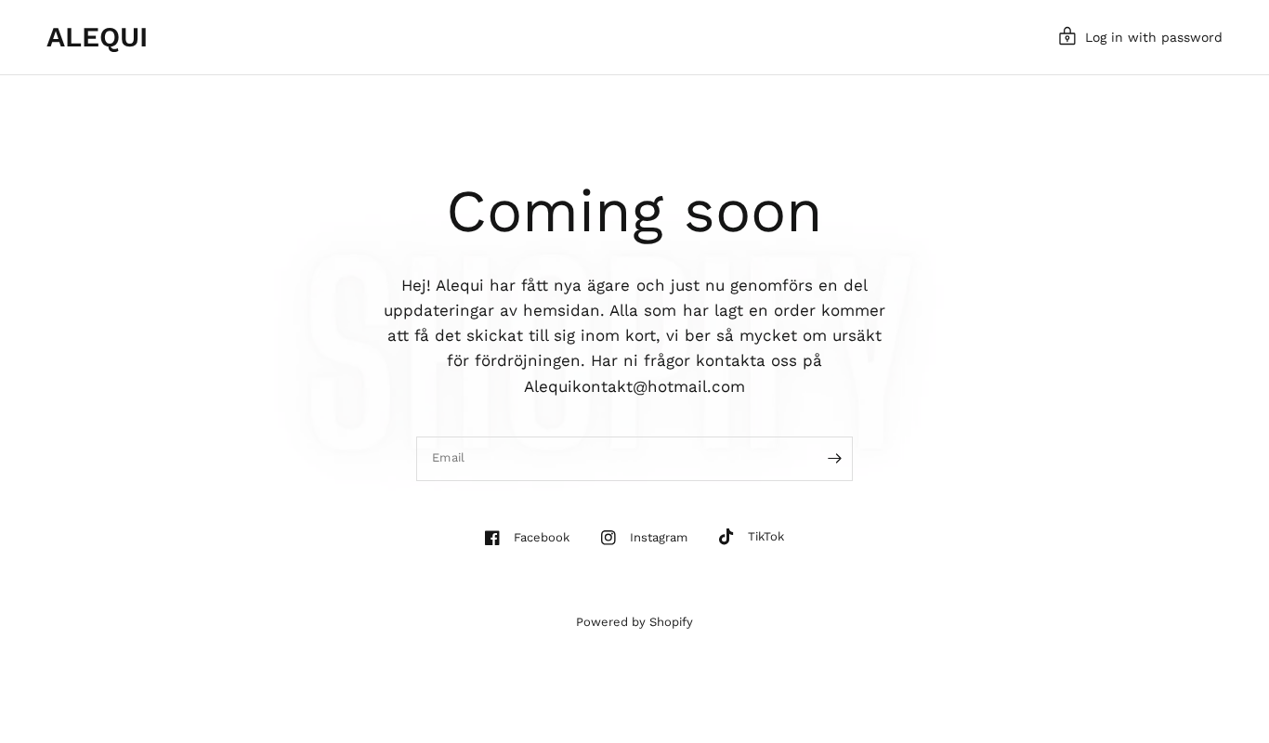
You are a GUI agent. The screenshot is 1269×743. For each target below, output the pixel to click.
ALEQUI (97, 37)
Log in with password (1154, 37)
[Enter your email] (834, 459)
